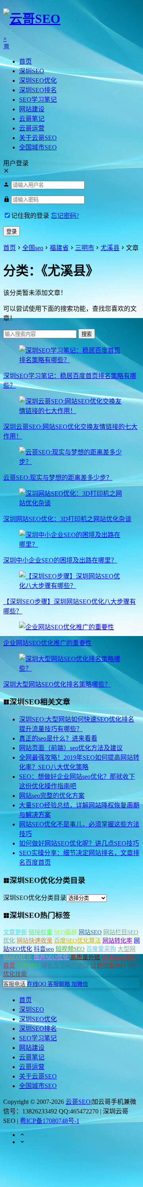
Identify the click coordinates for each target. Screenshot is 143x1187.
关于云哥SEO (38, 137)
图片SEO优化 (51, 957)
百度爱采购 (101, 949)
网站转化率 (117, 940)
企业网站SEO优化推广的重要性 (47, 643)
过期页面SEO (108, 965)
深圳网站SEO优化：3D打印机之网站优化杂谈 (67, 519)
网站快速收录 (34, 940)
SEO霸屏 (65, 932)
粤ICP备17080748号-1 (49, 1120)
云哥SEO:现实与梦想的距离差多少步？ (57, 477)
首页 (25, 61)
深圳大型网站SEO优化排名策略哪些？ (57, 684)
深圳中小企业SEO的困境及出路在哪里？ (60, 560)
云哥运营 (31, 128)
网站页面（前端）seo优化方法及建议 (71, 748)
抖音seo (44, 949)
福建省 (59, 247)
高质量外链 (85, 957)
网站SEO (90, 932)
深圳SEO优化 (38, 80)
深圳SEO (31, 71)
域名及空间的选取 (65, 965)
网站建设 (31, 109)
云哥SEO (78, 1101)
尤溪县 (110, 247)
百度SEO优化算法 (77, 940)
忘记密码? (65, 215)
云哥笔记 (31, 118)
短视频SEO (70, 949)
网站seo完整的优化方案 (52, 795)
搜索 (86, 334)
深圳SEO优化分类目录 (34, 897)
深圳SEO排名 (38, 90)
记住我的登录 (30, 215)
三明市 (84, 247)
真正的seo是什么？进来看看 (58, 738)
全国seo (32, 247)
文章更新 (15, 932)
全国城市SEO (38, 147)
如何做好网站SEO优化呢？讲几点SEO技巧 (79, 843)
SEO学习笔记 (38, 99)
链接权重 (40, 932)
